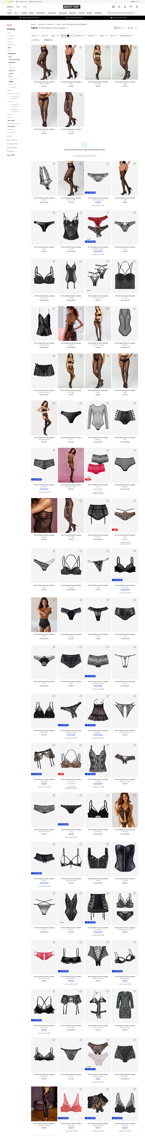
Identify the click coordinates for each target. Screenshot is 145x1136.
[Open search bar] (108, 13)
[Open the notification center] (125, 7)
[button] (119, 28)
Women (10, 7)
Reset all (49, 40)
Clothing (41, 24)
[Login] (119, 7)
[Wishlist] (131, 7)
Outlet (12, 1)
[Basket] (137, 7)
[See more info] (44, 89)
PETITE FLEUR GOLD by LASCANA (75, 24)
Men (18, 7)
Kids (25, 7)
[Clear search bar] (137, 13)
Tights (58, 24)
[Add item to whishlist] (53, 47)
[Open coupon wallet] (113, 7)
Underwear (50, 24)
